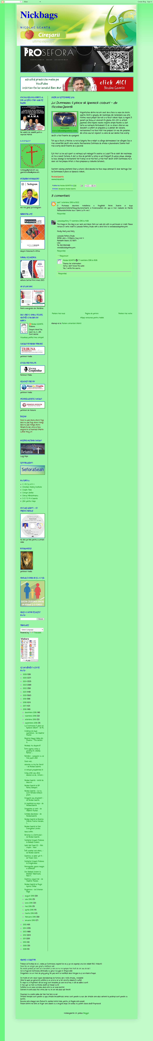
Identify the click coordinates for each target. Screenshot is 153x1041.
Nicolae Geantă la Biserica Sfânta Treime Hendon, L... (34, 821)
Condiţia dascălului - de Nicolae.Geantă (33, 815)
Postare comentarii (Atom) (71, 323)
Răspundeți (61, 214)
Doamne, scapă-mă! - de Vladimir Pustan (34, 880)
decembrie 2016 (31, 712)
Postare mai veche (125, 313)
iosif (58, 202)
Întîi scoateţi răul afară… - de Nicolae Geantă (34, 852)
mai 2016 (28, 906)
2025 (25, 678)
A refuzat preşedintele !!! (34, 770)
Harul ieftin (29, 832)
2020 (25, 695)
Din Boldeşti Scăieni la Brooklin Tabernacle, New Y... (33, 874)
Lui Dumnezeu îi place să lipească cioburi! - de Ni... (34, 727)
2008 (25, 949)
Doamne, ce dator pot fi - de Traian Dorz (34, 857)
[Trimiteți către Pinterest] (95, 186)
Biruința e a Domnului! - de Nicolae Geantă (34, 836)
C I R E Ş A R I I (28, 484)
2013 (25, 932)
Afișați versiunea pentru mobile (92, 318)
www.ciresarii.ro (57, 179)
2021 (25, 692)
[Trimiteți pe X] (90, 186)
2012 (25, 935)
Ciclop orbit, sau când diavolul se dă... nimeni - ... (34, 775)
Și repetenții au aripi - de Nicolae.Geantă (34, 804)
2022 (25, 688)
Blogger (86, 1013)
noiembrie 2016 (31, 716)
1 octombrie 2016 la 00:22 (70, 202)
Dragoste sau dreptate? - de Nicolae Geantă (34, 799)
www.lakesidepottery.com (64, 130)
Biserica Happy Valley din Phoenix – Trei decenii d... (34, 740)
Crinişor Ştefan (28, 493)
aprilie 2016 (29, 910)
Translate (37, 633)
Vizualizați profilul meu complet (32, 337)
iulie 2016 (28, 899)
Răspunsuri (64, 256)
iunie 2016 (29, 903)
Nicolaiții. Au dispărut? (33, 745)
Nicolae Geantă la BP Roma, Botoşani (32, 786)
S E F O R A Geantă (30, 498)
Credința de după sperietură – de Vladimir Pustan (34, 733)
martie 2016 (29, 913)
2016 (25, 709)
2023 (25, 685)
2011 (24, 938)
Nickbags (39, 14)
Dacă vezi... (28, 761)
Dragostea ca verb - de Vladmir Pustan (33, 810)
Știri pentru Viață (29, 501)
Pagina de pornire (91, 313)
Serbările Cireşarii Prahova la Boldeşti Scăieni (34, 841)
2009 (25, 946)
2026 (25, 674)
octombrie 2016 (31, 719)
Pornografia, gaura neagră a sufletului (34, 867)
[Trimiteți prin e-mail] (86, 186)
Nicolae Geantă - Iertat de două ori (34, 781)
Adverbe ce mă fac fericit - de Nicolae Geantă (34, 765)
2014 (25, 928)
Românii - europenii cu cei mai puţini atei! (34, 757)
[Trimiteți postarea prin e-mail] (81, 186)
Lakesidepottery (63, 221)
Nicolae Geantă (71, 189)
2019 (25, 699)
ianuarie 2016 (30, 920)
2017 (25, 706)
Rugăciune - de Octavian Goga (34, 890)
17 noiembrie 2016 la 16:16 (87, 260)
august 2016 (30, 896)
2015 (25, 925)
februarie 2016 (30, 917)
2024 (25, 681)
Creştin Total (27, 490)
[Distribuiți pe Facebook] (92, 186)
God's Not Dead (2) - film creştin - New (34, 846)
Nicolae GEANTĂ (69, 260)
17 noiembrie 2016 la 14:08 (79, 221)
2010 (25, 942)
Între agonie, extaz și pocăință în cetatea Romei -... (32, 751)
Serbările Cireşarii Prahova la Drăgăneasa (34, 862)
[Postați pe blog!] (88, 186)
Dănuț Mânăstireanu (30, 495)
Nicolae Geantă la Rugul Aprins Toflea (33, 885)
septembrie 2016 (31, 723)
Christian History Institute (32, 487)
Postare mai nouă (58, 313)
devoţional (62, 189)
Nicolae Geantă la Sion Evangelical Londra (33, 827)
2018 (25, 702)
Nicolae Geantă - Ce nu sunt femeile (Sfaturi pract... (33, 793)
